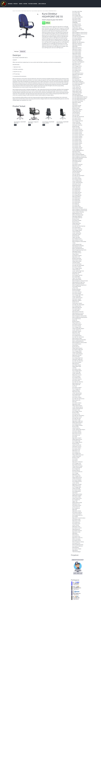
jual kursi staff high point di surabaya (59, 40)
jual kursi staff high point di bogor (58, 32)
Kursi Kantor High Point (26, 10)
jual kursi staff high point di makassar (50, 39)
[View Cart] (98, 3)
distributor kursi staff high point (52, 28)
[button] (38, 14)
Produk (15, 3)
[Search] (99, 3)
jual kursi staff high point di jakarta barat (55, 35)
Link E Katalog (42, 3)
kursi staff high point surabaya (58, 46)
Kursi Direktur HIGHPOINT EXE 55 (20, 57)
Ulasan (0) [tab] (22, 51)
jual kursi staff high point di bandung (52, 30)
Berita (20, 3)
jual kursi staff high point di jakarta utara (58, 37)
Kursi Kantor (18, 10)
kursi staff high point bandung (55, 43)
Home (14, 10)
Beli (15, 124)
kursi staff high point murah (56, 44)
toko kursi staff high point (57, 47)
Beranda (10, 3)
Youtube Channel (32, 3)
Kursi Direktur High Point (37, 10)
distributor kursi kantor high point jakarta (36, 80)
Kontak (25, 3)
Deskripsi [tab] (16, 51)
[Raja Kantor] (4, 3)
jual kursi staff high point (50, 29)
